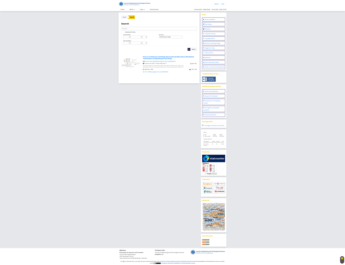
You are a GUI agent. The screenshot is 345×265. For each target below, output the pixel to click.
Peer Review (208, 24)
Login (222, 4)
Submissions (154, 9)
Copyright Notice (210, 38)
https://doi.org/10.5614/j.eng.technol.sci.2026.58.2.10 (161, 61)
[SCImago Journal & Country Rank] (213, 125)
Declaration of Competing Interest (211, 102)
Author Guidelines (210, 19)
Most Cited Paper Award (212, 62)
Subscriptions (209, 53)
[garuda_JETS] (219, 192)
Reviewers (208, 29)
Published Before (127, 41)
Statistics (208, 57)
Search (194, 49)
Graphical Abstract (210, 115)
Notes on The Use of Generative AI (214, 67)
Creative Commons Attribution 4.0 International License (178, 263)
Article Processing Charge (212, 43)
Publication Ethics (210, 34)
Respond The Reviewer (211, 96)
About (131, 9)
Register (216, 4)
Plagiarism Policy (210, 48)
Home (122, 9)
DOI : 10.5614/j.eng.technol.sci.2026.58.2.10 (156, 72)
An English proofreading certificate (211, 109)
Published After (126, 34)
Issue (142, 9)
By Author (161, 34)
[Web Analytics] (213, 158)
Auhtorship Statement (211, 91)
